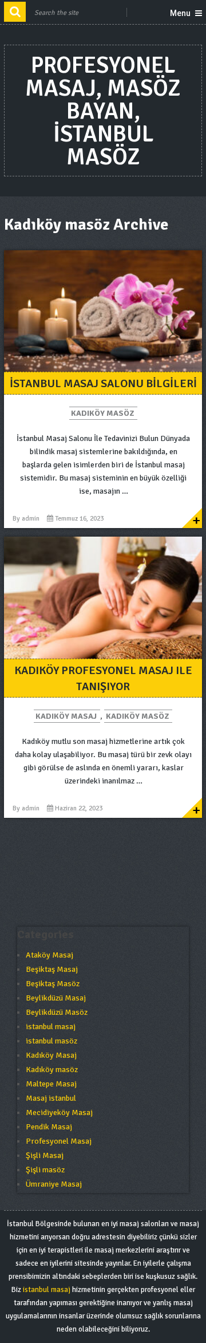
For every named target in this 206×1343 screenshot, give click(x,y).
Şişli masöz (45, 1170)
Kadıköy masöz (102, 413)
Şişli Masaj (45, 1155)
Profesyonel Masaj (59, 1141)
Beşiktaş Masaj (52, 969)
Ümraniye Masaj (54, 1184)
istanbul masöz (51, 1041)
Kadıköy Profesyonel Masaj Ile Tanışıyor (103, 678)
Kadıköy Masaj (66, 716)
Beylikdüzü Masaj (56, 998)
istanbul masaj (51, 1026)
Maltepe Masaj (51, 1084)
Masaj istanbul (51, 1098)
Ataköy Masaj (49, 955)
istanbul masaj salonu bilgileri (103, 383)
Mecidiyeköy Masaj (59, 1112)
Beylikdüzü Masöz (57, 1012)
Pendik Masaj (49, 1127)
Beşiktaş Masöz (53, 983)
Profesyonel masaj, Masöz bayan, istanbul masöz (103, 111)
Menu (180, 13)
